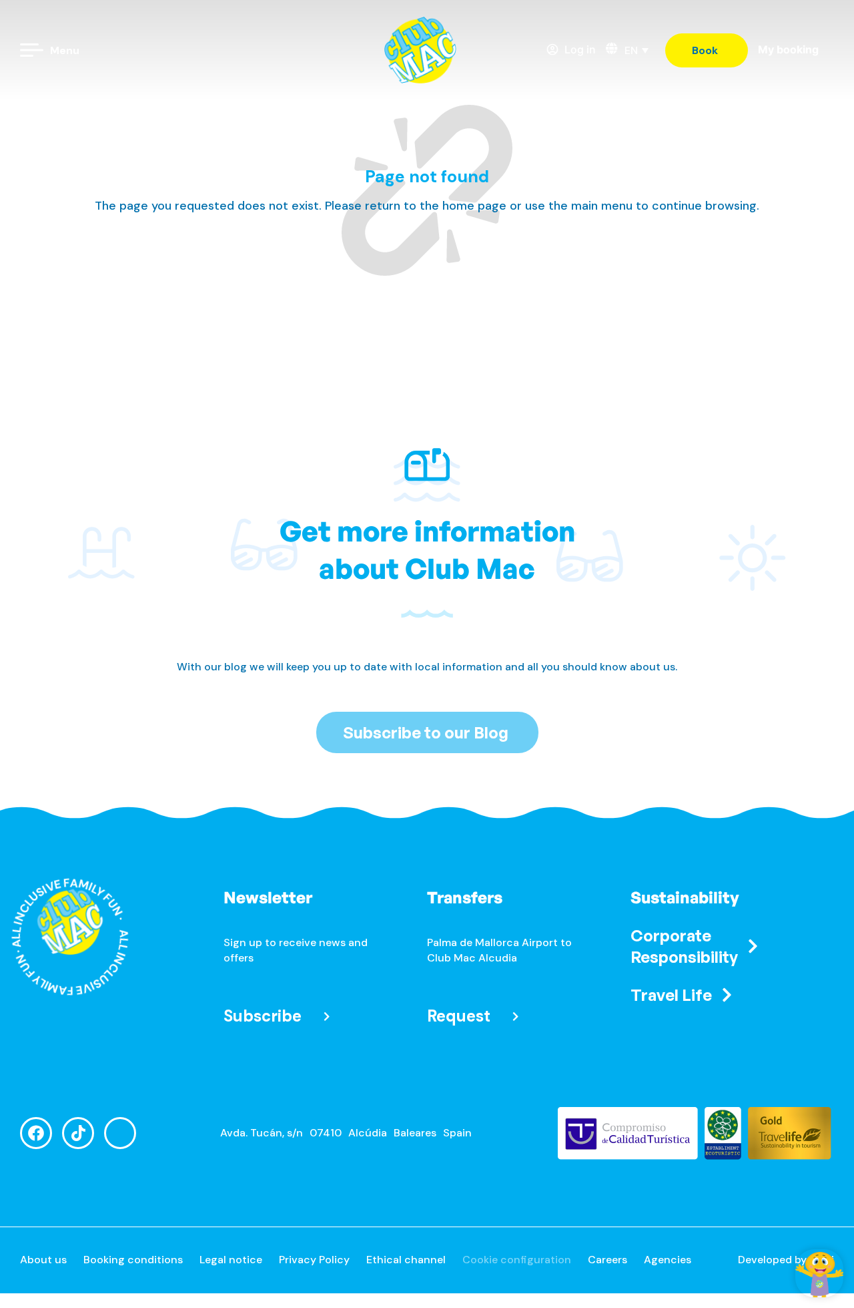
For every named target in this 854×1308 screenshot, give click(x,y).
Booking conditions (133, 1260)
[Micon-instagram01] (120, 1133)
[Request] (515, 1017)
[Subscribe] (327, 1017)
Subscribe (263, 1016)
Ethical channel (406, 1260)
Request (458, 1016)
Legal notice (230, 1260)
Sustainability (684, 897)
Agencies (667, 1260)
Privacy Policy (314, 1260)
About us (43, 1260)
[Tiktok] (78, 1133)
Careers (607, 1260)
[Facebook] (36, 1133)
